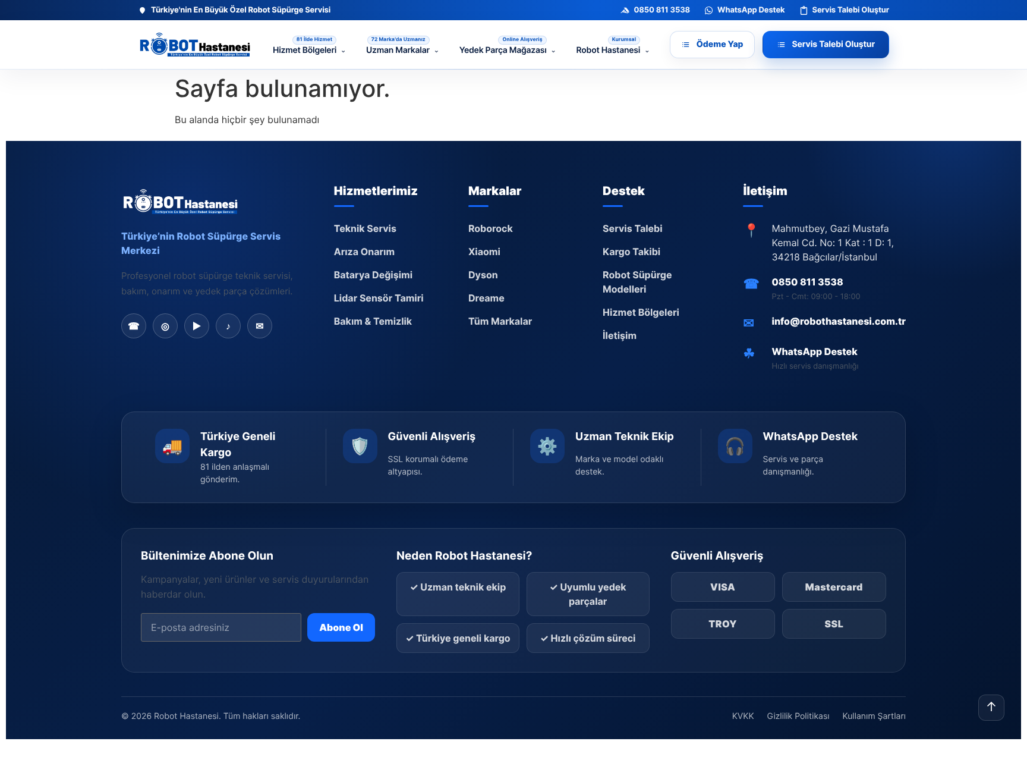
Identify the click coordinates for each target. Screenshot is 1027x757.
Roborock (490, 228)
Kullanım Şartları (874, 716)
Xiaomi (484, 251)
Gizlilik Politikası (798, 716)
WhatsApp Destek (814, 351)
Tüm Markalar (500, 321)
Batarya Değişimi (373, 275)
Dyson (483, 275)
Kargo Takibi (631, 251)
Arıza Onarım (364, 251)
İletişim (620, 335)
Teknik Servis (365, 228)
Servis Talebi (633, 228)
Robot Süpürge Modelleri (637, 282)
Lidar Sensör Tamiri (379, 298)
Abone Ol (341, 627)
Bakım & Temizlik (373, 321)
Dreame (486, 298)
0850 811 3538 (807, 282)
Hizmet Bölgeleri (641, 312)
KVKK (743, 716)
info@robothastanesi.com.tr (838, 321)
